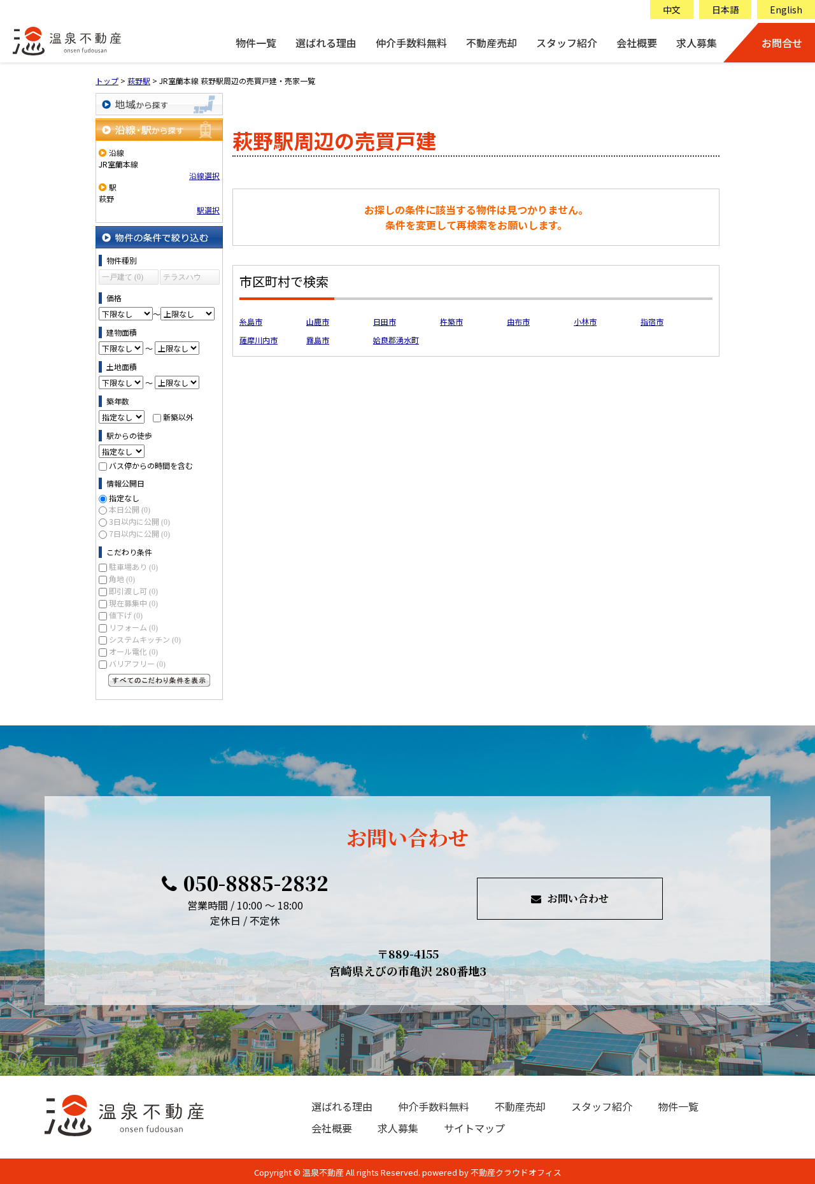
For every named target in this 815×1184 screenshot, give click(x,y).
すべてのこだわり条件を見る (159, 680)
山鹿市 (317, 321)
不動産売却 (491, 42)
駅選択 (208, 209)
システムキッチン (145, 639)
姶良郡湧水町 (396, 339)
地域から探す (159, 104)
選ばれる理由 (326, 42)
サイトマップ (474, 1128)
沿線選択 (204, 175)
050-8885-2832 (256, 883)
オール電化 (133, 651)
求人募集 (696, 42)
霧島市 (317, 339)
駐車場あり (133, 566)
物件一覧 (256, 42)
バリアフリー (137, 663)
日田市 (384, 321)
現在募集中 (133, 602)
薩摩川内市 (258, 339)
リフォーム (133, 627)
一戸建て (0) (122, 277)
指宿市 (652, 321)
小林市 (585, 321)
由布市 (518, 321)
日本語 (725, 9)
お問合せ (782, 42)
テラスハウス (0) (182, 279)
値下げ (126, 615)
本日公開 (129, 509)
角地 (122, 578)
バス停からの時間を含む (151, 465)
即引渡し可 (133, 590)
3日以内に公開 (139, 521)
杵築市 (451, 321)
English (786, 9)
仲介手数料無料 (411, 42)
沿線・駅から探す (159, 129)
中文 (672, 9)
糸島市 (250, 321)
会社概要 (636, 42)
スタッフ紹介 (566, 42)
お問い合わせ (578, 898)
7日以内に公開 (139, 533)
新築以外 (178, 416)
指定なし (124, 497)
